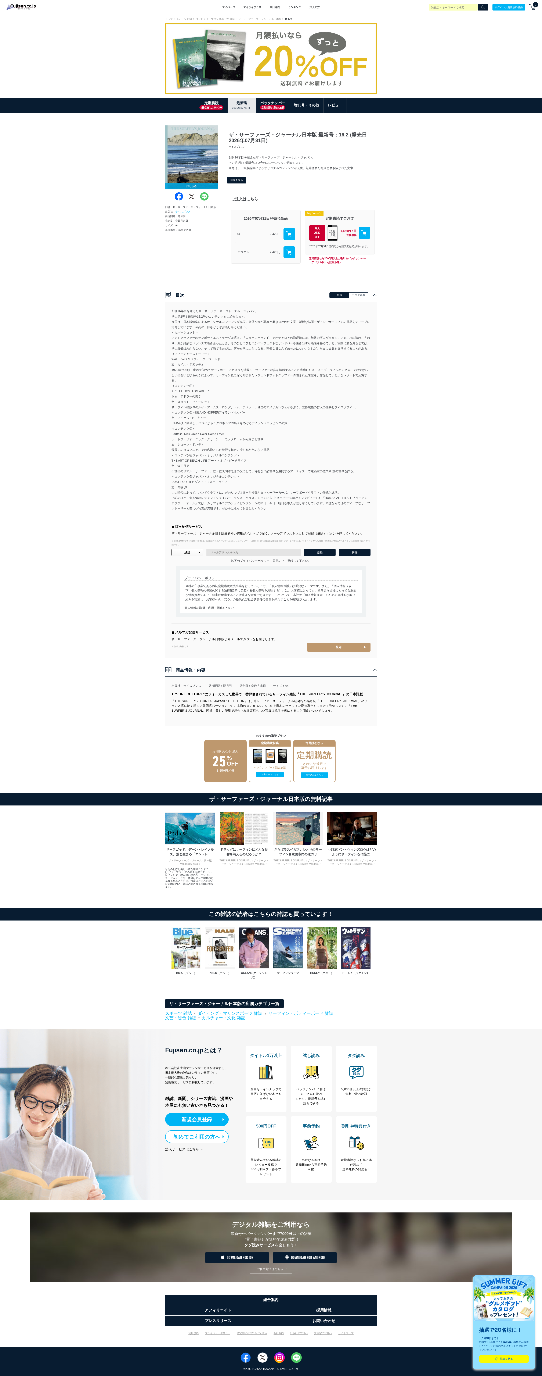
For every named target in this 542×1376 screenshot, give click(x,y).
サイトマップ (346, 1333)
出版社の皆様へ (299, 1333)
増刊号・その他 (306, 105)
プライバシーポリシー (217, 1333)
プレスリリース (218, 1321)
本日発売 (275, 7)
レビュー (335, 105)
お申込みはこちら (269, 774)
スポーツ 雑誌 (184, 19)
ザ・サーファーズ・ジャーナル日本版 (259, 19)
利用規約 (193, 1333)
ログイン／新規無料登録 (509, 7)
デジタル (243, 252)
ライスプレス (183, 211)
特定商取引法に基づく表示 (252, 1333)
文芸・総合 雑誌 (180, 1018)
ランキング (294, 7)
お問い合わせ (323, 1321)
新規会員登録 (197, 1119)
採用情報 (324, 1310)
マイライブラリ (252, 7)
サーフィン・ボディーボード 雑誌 (300, 1013)
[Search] (483, 7)
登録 (339, 647)
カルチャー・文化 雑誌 (223, 1017)
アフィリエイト (218, 1310)
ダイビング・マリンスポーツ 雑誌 (215, 19)
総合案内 (271, 1300)
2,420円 (275, 234)
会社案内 (279, 1333)
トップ (169, 19)
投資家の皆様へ (323, 1333)
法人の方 (315, 7)
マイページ (228, 7)
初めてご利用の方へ (197, 1137)
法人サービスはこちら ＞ (184, 1149)
